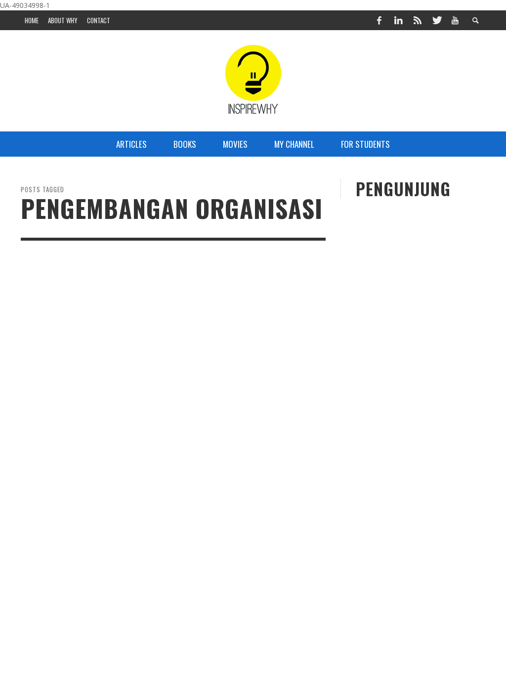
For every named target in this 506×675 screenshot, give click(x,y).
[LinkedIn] (398, 20)
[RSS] (417, 20)
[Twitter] (436, 20)
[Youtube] (455, 20)
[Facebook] (379, 20)
